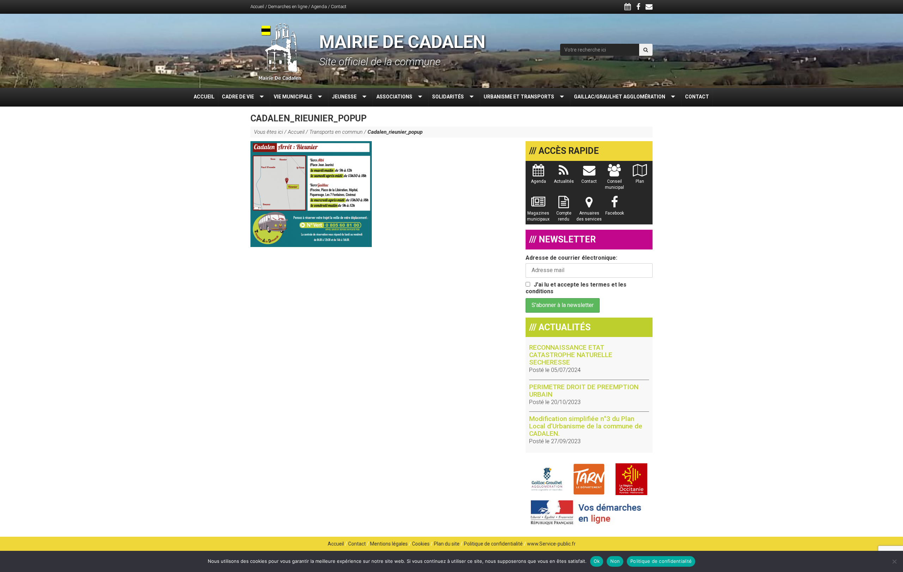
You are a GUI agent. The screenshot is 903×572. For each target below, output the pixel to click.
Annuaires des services (589, 216)
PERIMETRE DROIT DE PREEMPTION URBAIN (583, 390)
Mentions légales (389, 544)
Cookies (421, 544)
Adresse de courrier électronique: (571, 257)
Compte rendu (563, 216)
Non (615, 561)
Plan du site (447, 544)
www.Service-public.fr (551, 544)
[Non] (894, 561)
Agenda (319, 6)
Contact (338, 6)
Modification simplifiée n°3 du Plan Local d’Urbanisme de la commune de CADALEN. (585, 426)
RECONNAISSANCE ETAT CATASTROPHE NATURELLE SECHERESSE (570, 354)
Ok (597, 561)
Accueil (257, 6)
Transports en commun (336, 132)
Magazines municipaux (538, 216)
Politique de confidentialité (493, 544)
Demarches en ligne (287, 6)
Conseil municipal (614, 184)
